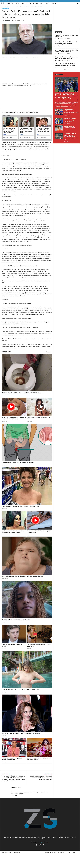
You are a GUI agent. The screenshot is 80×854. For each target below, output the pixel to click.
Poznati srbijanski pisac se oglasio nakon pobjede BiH (66, 35)
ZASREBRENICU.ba (9, 20)
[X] (14, 795)
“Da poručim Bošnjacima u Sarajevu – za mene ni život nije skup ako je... (66, 57)
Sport (47, 3)
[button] (77, 3)
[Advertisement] (27, 71)
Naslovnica (4, 6)
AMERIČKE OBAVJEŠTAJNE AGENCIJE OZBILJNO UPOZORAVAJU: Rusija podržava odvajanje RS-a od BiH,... (70, 136)
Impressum (68, 852)
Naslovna (10, 3)
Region (35, 3)
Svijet (41, 3)
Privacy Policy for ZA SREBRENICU (57, 852)
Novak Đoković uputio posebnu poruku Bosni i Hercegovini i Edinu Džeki (70, 127)
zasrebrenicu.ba (17, 852)
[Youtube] (16, 795)
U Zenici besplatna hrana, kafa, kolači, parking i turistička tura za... (70, 120)
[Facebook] (12, 795)
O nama (47, 852)
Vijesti (17, 3)
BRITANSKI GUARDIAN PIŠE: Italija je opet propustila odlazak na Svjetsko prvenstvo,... (66, 96)
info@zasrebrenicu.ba (44, 842)
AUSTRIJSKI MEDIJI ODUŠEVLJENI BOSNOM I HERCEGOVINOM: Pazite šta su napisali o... (71, 111)
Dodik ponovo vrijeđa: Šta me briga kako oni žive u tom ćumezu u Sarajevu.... (66, 50)
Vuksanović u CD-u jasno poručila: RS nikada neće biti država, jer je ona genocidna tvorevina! (41, 777)
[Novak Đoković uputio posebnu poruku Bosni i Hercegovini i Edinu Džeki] (59, 128)
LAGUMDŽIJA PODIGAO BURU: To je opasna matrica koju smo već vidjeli (65, 64)
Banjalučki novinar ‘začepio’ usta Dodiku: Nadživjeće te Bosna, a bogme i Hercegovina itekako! (66, 43)
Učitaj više (66, 69)
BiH (23, 3)
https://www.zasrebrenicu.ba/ (16, 789)
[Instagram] (40, 845)
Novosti (8, 6)
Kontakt (54, 3)
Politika (28, 3)
